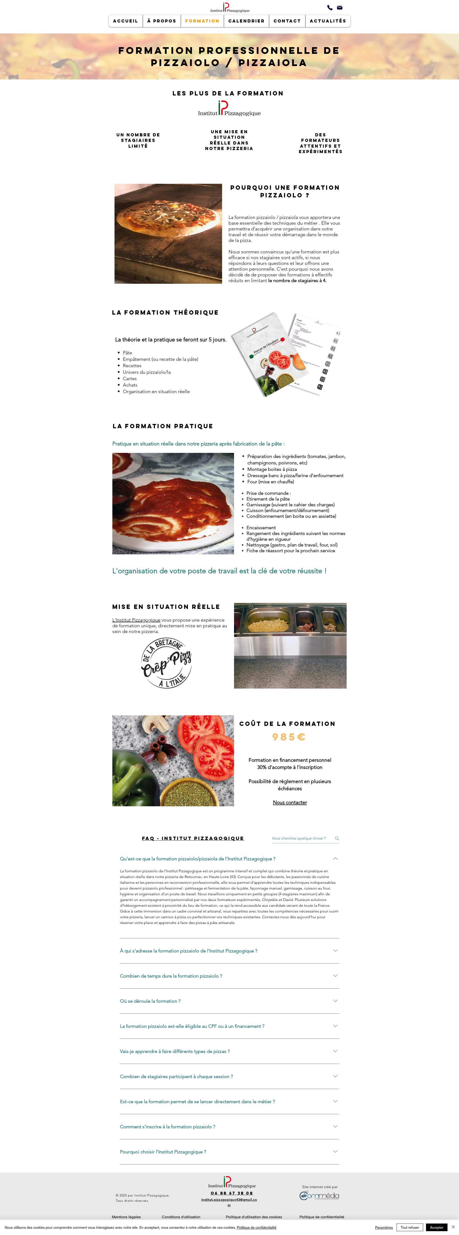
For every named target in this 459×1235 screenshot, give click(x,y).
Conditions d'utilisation (181, 1217)
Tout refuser (410, 1227)
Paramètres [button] (384, 1227)
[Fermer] (453, 1227)
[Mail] (339, 7)
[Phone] (330, 7)
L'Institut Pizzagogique (136, 620)
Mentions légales (126, 1217)
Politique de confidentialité (322, 1217)
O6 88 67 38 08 (232, 1193)
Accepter (436, 1227)
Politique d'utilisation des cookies (254, 1217)
